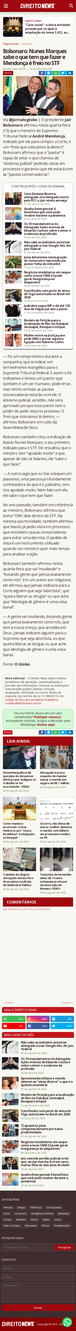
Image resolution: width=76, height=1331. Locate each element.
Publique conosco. (48, 717)
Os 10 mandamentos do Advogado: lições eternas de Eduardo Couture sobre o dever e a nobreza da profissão (47, 229)
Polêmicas (36, 1207)
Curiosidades (53, 1207)
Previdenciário (62, 1225)
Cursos (7, 1219)
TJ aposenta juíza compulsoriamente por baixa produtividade (42, 1129)
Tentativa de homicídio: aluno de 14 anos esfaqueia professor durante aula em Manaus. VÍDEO (56, 881)
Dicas (7, 1213)
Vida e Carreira (12, 1225)
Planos (45, 1225)
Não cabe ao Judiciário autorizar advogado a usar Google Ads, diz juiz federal (47, 246)
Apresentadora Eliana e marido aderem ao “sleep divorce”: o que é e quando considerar (47, 1082)
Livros (57, 1219)
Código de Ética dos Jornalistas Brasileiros (31, 700)
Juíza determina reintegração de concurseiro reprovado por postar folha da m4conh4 (45, 261)
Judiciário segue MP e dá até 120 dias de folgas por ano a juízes (47, 307)
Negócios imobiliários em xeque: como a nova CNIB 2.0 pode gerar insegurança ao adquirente (47, 277)
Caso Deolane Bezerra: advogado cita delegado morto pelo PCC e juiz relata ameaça (46, 197)
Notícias (27, 43)
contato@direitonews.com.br (23, 703)
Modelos (21, 1219)
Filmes (34, 1219)
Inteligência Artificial (42, 1213)
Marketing (63, 1213)
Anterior (9, 1002)
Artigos (21, 1207)
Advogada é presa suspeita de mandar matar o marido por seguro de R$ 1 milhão (54, 778)
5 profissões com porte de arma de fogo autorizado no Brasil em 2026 (47, 294)
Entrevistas (31, 1225)
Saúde (46, 1219)
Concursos (20, 1213)
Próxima (66, 1002)
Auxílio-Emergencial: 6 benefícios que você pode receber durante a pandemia (44, 212)
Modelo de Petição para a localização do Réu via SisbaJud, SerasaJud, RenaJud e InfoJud (46, 324)
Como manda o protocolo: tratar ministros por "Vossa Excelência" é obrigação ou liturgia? (18, 830)
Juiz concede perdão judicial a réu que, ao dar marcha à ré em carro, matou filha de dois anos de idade (45, 1162)
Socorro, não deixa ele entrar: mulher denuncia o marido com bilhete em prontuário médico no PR (56, 830)
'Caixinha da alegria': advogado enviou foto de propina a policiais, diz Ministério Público (18, 880)
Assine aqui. (46, 724)
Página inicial (10, 43)
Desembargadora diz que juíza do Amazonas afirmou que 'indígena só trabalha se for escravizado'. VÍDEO (19, 779)
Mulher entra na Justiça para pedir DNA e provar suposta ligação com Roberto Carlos (44, 339)
